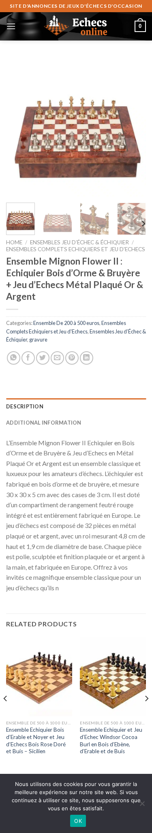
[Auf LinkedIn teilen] (86, 358)
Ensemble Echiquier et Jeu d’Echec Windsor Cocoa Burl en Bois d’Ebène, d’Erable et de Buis (111, 740)
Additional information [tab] (43, 422)
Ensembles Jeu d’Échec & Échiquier (79, 242)
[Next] (133, 127)
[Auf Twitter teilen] (42, 358)
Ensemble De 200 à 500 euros (66, 323)
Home (14, 242)
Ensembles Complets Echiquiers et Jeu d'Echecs (75, 249)
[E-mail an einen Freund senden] (57, 358)
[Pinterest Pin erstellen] (72, 358)
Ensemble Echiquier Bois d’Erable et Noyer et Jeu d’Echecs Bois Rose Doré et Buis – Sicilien (36, 740)
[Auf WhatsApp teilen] (13, 358)
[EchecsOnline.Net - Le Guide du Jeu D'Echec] (76, 26)
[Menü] (11, 26)
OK (78, 821)
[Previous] (19, 127)
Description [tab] (24, 406)
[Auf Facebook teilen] (28, 358)
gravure (38, 339)
